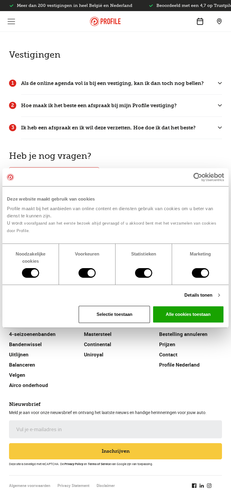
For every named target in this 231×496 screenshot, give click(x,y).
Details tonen (198, 295)
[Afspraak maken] (200, 21)
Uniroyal (93, 354)
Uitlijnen (19, 354)
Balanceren (22, 364)
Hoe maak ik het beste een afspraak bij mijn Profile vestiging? (99, 105)
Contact (168, 354)
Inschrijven (116, 451)
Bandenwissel (25, 344)
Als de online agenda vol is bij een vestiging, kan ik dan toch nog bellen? (112, 83)
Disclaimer (106, 485)
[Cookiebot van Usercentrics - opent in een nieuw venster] (197, 177)
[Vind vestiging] (219, 21)
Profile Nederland (179, 364)
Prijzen (167, 344)
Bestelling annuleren (183, 334)
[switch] (87, 273)
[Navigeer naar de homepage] (105, 21)
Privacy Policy (73, 464)
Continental (97, 344)
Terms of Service (99, 464)
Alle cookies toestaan (188, 314)
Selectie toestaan (114, 314)
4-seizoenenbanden (32, 334)
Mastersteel (98, 334)
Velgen (17, 374)
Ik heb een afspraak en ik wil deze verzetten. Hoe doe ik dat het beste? (108, 128)
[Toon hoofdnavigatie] (11, 21)
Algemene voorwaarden (29, 485)
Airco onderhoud (28, 385)
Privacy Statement (73, 485)
